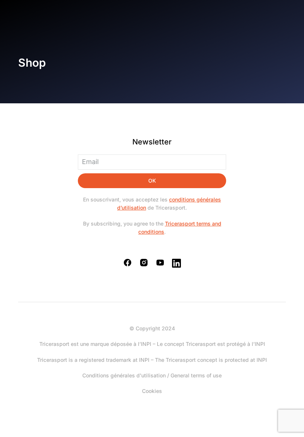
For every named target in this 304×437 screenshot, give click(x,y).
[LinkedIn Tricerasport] (176, 263)
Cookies (152, 391)
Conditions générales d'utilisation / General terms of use (152, 375)
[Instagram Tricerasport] (143, 262)
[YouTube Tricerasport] (160, 262)
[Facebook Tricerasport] (127, 262)
